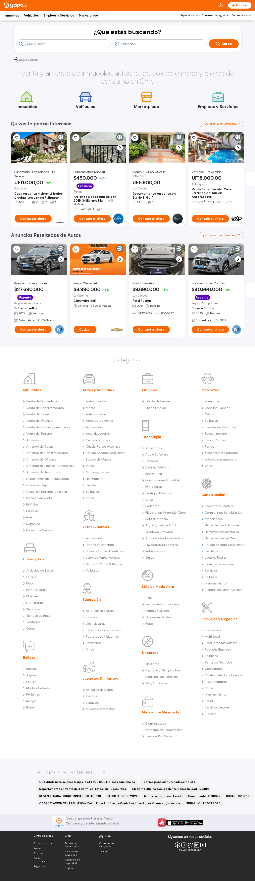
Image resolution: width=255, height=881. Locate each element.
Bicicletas (152, 664)
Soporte (38, 853)
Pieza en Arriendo (39, 498)
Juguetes (92, 703)
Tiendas (103, 851)
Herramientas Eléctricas (222, 525)
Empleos (149, 390)
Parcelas (32, 511)
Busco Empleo (155, 408)
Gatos (209, 414)
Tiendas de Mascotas (220, 427)
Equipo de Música (99, 459)
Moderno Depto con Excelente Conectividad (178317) (182, 796)
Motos (90, 408)
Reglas (69, 868)
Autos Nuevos (96, 414)
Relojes (31, 701)
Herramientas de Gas (220, 538)
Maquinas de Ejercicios (161, 677)
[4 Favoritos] (194, 137)
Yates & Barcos (95, 527)
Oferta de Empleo (158, 401)
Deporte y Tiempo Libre (162, 670)
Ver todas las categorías (106, 845)
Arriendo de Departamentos (47, 453)
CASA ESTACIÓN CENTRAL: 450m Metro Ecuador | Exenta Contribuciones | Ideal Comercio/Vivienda (109, 803)
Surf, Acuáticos (156, 683)
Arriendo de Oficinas (41, 459)
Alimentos (212, 401)
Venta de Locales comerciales (48, 427)
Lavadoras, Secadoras (161, 545)
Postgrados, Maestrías (102, 636)
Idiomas (91, 617)
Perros (209, 446)
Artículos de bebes (100, 690)
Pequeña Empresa (218, 649)
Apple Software (156, 454)
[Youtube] (203, 845)
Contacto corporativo (40, 860)
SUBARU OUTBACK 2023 (203, 803)
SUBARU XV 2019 (237, 796)
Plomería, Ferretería (219, 564)
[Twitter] (190, 845)
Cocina (31, 577)
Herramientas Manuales (222, 532)
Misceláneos (214, 519)
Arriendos (33, 440)
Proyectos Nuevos (39, 530)
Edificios (32, 504)
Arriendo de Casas (39, 446)
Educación (91, 599)
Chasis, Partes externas (103, 446)
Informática (153, 474)
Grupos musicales (158, 617)
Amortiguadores (98, 433)
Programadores (216, 682)
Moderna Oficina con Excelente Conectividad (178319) (170, 789)
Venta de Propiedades (42, 401)
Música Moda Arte (158, 586)
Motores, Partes (97, 472)
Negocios (33, 524)
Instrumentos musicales (162, 604)
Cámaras (151, 461)
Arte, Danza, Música (100, 611)
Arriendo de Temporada (43, 472)
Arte (148, 598)
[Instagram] (184, 845)
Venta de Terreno (39, 433)
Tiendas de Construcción (223, 590)
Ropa (30, 707)
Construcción (213, 494)
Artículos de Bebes (40, 570)
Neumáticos (94, 479)
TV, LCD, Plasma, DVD (160, 525)
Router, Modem (156, 519)
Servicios (211, 570)
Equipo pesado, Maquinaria (105, 453)
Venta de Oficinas (39, 421)
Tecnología (151, 436)
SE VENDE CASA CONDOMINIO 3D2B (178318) (70, 796)
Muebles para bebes (101, 709)
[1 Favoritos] (16, 249)
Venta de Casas (37, 414)
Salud (209, 701)
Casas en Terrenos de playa (46, 492)
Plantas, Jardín (36, 590)
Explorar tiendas (190, 15)
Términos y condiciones (72, 845)
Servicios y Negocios (219, 619)
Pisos (30, 583)
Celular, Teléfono (157, 467)
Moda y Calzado (38, 688)
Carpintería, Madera (219, 506)
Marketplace (88, 16)
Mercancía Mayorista (160, 712)
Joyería (31, 675)
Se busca (33, 609)
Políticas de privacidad (71, 853)
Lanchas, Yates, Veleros (103, 557)
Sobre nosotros (42, 843)
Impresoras (153, 487)
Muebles (32, 596)
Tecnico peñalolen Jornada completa (168, 782)
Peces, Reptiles (216, 440)
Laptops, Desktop (158, 493)
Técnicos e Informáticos (103, 630)
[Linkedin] (196, 845)
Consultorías (214, 669)
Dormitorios (35, 603)
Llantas (91, 485)
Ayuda (37, 848)
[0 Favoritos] (16, 137)
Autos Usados (96, 401)
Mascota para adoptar (221, 453)
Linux (149, 500)
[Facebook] (177, 845)
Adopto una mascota (220, 459)
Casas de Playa (37, 485)
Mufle (90, 466)
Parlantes (152, 506)
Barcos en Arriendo (100, 545)
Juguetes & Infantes (100, 678)
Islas (29, 517)
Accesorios (94, 427)
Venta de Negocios (218, 662)
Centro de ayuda (241, 15)
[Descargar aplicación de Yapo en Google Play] (193, 822)
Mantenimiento (216, 583)
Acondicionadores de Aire (164, 538)
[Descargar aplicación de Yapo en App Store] (175, 822)
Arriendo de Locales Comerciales (50, 466)
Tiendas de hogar (39, 616)
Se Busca (92, 492)
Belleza (29, 657)
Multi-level (212, 636)
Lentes (31, 682)
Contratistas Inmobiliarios (223, 512)
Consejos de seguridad (216, 15)
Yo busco (92, 570)
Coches (91, 696)
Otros (30, 628)
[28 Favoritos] (75, 249)
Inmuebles (11, 16)
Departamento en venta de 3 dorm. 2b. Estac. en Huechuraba (82, 789)
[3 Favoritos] (75, 137)
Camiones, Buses (98, 440)
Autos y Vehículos (98, 390)
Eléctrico (211, 551)
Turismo (210, 714)
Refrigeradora (155, 551)
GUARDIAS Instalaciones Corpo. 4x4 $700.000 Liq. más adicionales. (87, 782)
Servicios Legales (217, 707)
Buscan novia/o (216, 433)
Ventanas (33, 622)
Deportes (150, 652)
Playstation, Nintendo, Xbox (165, 512)
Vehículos (31, 16)
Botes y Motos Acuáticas (104, 551)
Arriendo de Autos (99, 421)
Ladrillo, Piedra (215, 557)
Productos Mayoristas (221, 643)
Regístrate (39, 866)
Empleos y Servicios (59, 16)
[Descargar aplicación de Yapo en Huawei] (161, 822)
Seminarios (94, 643)
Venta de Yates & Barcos (104, 564)
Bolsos (31, 669)
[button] (61, 148)
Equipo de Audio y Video (163, 480)
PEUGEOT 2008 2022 (122, 796)
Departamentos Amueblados (47, 479)
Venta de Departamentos (45, 408)
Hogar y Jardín (36, 559)
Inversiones (213, 630)
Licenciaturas (95, 623)
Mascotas (210, 390)
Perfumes (33, 694)
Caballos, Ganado (217, 408)
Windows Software (159, 532)
